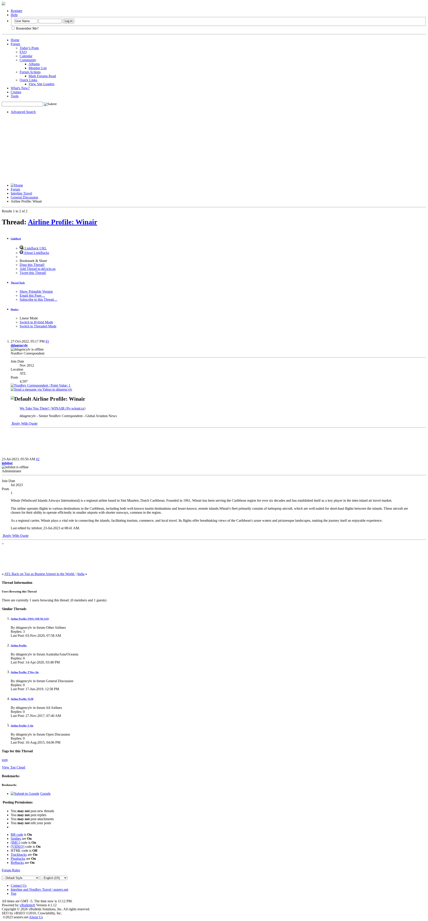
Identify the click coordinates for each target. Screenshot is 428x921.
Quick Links (28, 80)
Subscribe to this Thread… (38, 299)
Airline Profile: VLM (22, 699)
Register (16, 11)
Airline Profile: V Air (22, 725)
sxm (5, 760)
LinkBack (16, 238)
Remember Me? (27, 28)
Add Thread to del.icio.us (38, 269)
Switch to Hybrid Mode (36, 322)
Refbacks (17, 862)
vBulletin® (27, 905)
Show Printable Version (36, 291)
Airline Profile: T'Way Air (25, 672)
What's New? (20, 88)
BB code (17, 834)
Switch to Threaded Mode (38, 326)
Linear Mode (29, 318)
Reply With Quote (24, 423)
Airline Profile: (19, 645)
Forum (15, 44)
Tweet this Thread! (33, 273)
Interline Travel (21, 193)
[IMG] (15, 842)
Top (13, 893)
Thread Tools (18, 282)
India (80, 574)
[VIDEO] (17, 846)
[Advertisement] (214, 149)
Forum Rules (11, 870)
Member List (38, 68)
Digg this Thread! (32, 265)
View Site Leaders (41, 84)
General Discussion (24, 197)
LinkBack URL (35, 248)
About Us (36, 917)
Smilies (16, 838)
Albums (34, 64)
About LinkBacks (36, 253)
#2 (37, 459)
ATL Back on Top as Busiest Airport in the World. (39, 574)
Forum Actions (30, 72)
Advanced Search (23, 112)
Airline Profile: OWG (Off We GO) (30, 618)
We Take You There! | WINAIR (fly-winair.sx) (52, 408)
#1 (47, 341)
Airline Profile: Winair (62, 222)
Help (14, 15)
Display (15, 309)
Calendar (26, 56)
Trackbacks (19, 854)
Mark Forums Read (42, 76)
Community (28, 60)
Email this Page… (32, 295)
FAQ (23, 52)
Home (15, 40)
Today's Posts (29, 48)
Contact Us (19, 885)
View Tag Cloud (13, 767)
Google (45, 793)
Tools (15, 96)
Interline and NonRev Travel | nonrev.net (39, 889)
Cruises (16, 92)
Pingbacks (18, 858)
